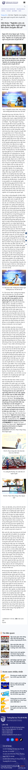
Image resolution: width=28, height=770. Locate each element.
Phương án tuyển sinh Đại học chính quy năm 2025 (18, 676)
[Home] (10, 2)
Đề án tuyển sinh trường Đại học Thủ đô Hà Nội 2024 (18, 684)
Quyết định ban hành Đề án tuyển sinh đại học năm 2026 (18, 708)
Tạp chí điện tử (14, 10)
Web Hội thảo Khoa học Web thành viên (8, 8)
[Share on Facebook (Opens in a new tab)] (26, 240)
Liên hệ (20, 10)
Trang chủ (4, 15)
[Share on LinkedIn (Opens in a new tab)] (26, 233)
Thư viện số (9, 10)
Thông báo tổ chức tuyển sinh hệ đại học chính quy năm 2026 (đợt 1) (18, 700)
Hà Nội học (3, 10)
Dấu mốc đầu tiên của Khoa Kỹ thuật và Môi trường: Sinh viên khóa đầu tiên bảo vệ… (17, 646)
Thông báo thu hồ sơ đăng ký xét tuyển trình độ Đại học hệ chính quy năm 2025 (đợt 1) (18, 692)
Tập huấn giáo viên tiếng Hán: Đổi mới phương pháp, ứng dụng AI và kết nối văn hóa (18, 638)
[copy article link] (26, 244)
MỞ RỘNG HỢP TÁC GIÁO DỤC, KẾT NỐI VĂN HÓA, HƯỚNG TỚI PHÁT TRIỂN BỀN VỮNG (18, 661)
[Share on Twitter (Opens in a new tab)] (26, 237)
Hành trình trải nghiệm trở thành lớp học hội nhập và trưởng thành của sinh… (18, 653)
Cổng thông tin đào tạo (21, 8)
